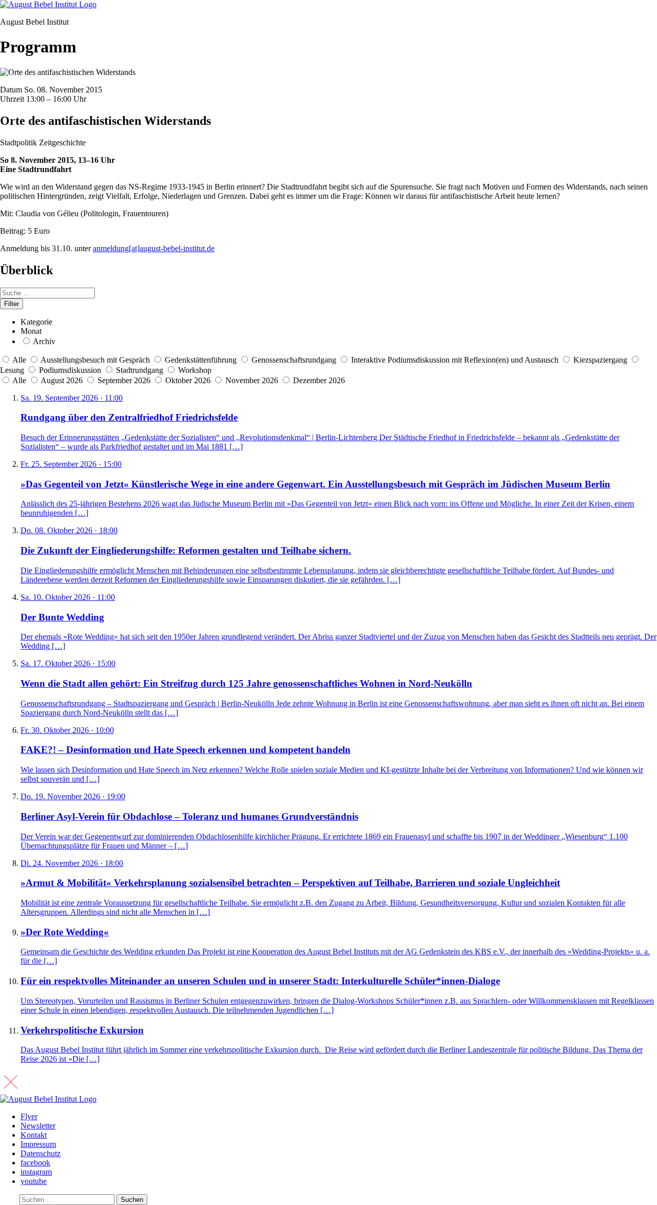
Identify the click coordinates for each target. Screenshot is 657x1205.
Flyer (29, 1116)
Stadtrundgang (139, 370)
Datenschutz (41, 1153)
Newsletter (38, 1125)
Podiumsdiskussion (70, 370)
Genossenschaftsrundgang (294, 359)
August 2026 (63, 380)
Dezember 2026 (319, 380)
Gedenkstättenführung (201, 359)
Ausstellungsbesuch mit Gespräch (95, 359)
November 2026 (252, 380)
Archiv (44, 341)
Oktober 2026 (188, 380)
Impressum (38, 1144)
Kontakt (34, 1135)
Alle (19, 359)
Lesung (12, 370)
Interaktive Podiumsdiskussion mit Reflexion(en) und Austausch (454, 359)
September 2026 (125, 380)
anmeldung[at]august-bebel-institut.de (154, 248)
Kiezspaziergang (600, 359)
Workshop (194, 370)
